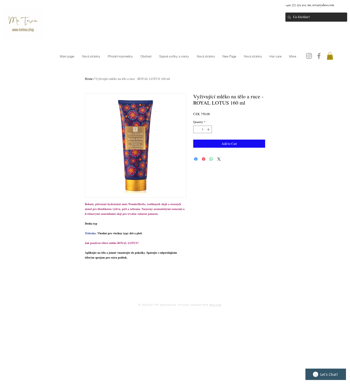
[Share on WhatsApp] (211, 159)
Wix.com (215, 305)
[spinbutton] (202, 129)
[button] (330, 56)
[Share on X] (219, 159)
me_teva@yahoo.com (320, 5)
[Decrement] (196, 129)
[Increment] (208, 129)
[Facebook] (319, 56)
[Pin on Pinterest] (203, 159)
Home (89, 78)
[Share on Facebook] (195, 159)
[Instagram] (309, 56)
